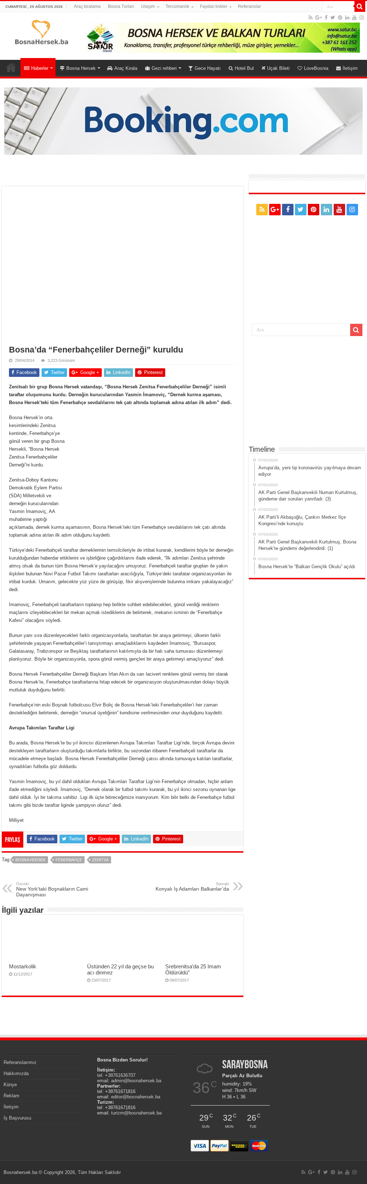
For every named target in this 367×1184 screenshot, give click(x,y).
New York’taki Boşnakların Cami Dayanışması (52, 889)
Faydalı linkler (213, 6)
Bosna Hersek (81, 68)
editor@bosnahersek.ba (135, 1096)
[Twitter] (333, 17)
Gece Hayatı (208, 68)
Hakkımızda (16, 1073)
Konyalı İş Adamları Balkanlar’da (192, 887)
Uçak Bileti (278, 68)
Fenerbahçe (69, 860)
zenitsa (100, 860)
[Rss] (310, 17)
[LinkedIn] (347, 17)
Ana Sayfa (11, 67)
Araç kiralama (87, 6)
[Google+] (319, 17)
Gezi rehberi (164, 68)
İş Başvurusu (17, 1118)
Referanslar (249, 6)
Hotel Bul (244, 68)
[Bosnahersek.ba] (41, 31)
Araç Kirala (125, 68)
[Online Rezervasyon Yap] (183, 120)
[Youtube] (354, 17)
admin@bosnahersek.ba (136, 1080)
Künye (10, 1084)
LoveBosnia (316, 68)
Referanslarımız (20, 1062)
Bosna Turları (121, 6)
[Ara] (359, 6)
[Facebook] (326, 17)
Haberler (39, 68)
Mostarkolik (22, 966)
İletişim (350, 68)
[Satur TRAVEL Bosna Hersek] (221, 37)
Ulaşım (148, 6)
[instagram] (361, 17)
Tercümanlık (177, 6)
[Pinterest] (340, 17)
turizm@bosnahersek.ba (136, 1113)
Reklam (11, 1095)
